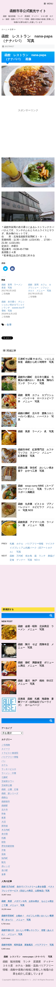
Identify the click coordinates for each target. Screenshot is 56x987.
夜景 (3, 817)
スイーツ (5, 749)
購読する (9, 609)
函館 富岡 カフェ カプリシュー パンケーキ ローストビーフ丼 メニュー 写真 (36, 398)
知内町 (4, 858)
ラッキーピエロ (8, 769)
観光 (3, 862)
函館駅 (4, 805)
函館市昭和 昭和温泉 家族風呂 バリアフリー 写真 (27, 945)
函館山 (4, 797)
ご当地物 (5, 745)
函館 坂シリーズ (9, 793)
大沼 (3, 822)
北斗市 (4, 809)
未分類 (4, 834)
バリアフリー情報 (9, 757)
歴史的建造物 (7, 846)
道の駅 (4, 870)
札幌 (3, 838)
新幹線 (4, 826)
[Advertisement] (28, 132)
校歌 (3, 842)
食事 (9, 324)
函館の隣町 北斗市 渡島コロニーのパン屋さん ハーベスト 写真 (36, 416)
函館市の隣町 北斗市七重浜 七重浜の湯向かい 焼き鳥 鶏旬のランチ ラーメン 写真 (36, 380)
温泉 (3, 854)
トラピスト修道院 (9, 753)
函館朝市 (5, 801)
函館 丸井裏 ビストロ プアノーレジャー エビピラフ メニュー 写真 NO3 (36, 507)
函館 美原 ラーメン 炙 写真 (36, 431)
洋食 (3, 850)
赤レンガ (5, 866)
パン (3, 761)
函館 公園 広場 (9, 789)
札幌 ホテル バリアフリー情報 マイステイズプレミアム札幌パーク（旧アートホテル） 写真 (32, 547)
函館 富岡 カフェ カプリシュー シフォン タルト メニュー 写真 (39, 287)
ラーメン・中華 (8, 773)
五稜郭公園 (6, 785)
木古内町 (5, 830)
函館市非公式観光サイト (28, 11)
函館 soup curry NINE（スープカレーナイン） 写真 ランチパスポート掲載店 (36, 489)
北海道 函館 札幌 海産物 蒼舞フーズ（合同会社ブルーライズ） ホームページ (36, 701)
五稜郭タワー (7, 781)
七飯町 (4, 777)
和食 (3, 813)
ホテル (4, 765)
